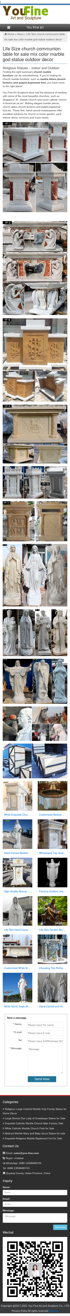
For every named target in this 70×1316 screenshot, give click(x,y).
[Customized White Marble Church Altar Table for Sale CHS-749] (17, 949)
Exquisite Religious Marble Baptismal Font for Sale (33, 1138)
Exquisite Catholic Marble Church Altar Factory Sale (33, 1123)
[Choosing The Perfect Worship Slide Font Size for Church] (52, 949)
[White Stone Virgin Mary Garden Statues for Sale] (17, 987)
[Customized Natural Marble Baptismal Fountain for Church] (52, 795)
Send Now (60, 1227)
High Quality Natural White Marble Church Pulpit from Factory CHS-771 (17, 891)
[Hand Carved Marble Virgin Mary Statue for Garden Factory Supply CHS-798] (17, 834)
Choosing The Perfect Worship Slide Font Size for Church (52, 968)
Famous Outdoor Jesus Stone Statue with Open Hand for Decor (52, 891)
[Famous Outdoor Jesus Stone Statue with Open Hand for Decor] (52, 872)
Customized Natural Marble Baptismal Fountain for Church (52, 814)
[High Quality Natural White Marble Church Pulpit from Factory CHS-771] (17, 872)
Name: (6, 1187)
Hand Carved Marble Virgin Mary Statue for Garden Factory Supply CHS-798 (17, 853)
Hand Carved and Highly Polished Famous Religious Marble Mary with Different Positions (52, 1006)
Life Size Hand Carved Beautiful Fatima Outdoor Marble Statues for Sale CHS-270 (17, 929)
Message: (9, 1210)
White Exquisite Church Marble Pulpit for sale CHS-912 (17, 814)
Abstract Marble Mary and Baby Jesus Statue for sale (34, 1133)
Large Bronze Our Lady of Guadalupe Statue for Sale (34, 1118)
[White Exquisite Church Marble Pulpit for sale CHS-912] (17, 795)
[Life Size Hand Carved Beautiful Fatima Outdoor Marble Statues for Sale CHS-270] (17, 910)
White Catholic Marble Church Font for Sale (29, 1128)
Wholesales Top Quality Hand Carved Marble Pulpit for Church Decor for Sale (52, 853)
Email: (22, 1153)
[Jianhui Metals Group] (25, 12)
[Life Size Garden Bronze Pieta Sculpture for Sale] (52, 910)
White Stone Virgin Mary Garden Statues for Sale (17, 1006)
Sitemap (53, 1310)
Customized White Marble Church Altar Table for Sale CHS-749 (17, 968)
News (20, 34)
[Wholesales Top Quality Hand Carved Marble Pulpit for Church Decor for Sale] (52, 834)
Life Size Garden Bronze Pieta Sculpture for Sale (52, 929)
